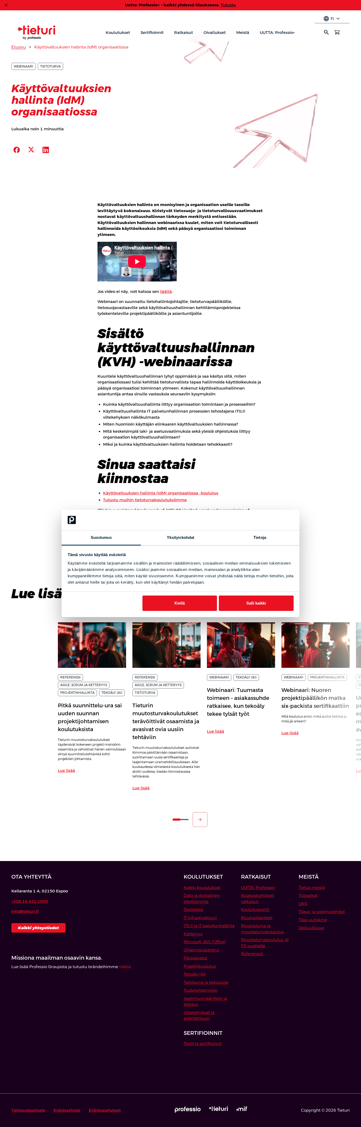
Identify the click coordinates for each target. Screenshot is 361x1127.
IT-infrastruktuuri (200, 917)
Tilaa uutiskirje (313, 920)
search (326, 32)
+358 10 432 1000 (29, 901)
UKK (303, 903)
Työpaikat (308, 895)
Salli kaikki (256, 603)
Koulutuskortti (255, 909)
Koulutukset (118, 32)
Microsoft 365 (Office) (205, 942)
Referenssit (252, 953)
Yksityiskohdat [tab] (180, 537)
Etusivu (18, 47)
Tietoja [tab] (259, 537)
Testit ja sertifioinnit (203, 1043)
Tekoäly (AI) (195, 974)
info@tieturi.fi (25, 911)
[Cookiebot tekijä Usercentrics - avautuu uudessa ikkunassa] (270, 520)
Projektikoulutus (200, 966)
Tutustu (228, 5)
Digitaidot (193, 909)
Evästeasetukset (105, 1110)
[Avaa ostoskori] (337, 32)
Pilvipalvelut (195, 958)
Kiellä (179, 603)
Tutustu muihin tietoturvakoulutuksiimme (145, 500)
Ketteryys (193, 934)
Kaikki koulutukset (202, 887)
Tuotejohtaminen (201, 990)
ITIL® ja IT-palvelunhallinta (209, 925)
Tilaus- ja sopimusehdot (322, 911)
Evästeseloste (67, 1110)
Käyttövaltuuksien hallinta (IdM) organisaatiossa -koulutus (160, 493)
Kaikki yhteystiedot (38, 927)
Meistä (242, 32)
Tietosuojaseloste (28, 1110)
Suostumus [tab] (101, 537)
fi (332, 19)
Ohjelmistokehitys (201, 950)
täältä (166, 291)
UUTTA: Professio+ (277, 32)
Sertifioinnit (152, 32)
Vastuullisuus (311, 927)
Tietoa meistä (312, 887)
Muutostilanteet (256, 917)
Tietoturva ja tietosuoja (206, 982)
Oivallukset (214, 32)
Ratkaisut (183, 32)
